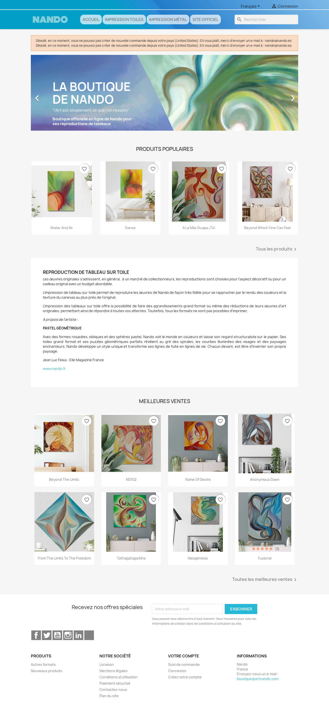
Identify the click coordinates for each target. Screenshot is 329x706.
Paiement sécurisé (114, 683)
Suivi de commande (184, 664)
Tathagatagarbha (131, 558)
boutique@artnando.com (257, 678)
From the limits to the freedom (64, 558)
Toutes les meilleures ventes (265, 580)
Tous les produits (277, 249)
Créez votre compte (185, 677)
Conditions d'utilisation (118, 677)
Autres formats (43, 664)
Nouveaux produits (46, 670)
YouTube (57, 635)
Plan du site (108, 695)
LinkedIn (78, 635)
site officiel (205, 19)
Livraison (106, 664)
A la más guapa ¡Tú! (199, 227)
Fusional (264, 558)
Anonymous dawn (265, 479)
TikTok (89, 635)
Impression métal (168, 19)
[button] (51, 96)
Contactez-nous (113, 689)
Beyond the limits (64, 479)
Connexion (177, 670)
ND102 (131, 479)
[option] (164, 96)
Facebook (36, 635)
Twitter (47, 635)
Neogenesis (198, 558)
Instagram (68, 635)
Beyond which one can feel (267, 227)
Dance (130, 227)
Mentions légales (113, 670)
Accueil (91, 19)
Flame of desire (198, 479)
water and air (61, 227)
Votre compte (183, 656)
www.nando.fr (54, 368)
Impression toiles (124, 19)
